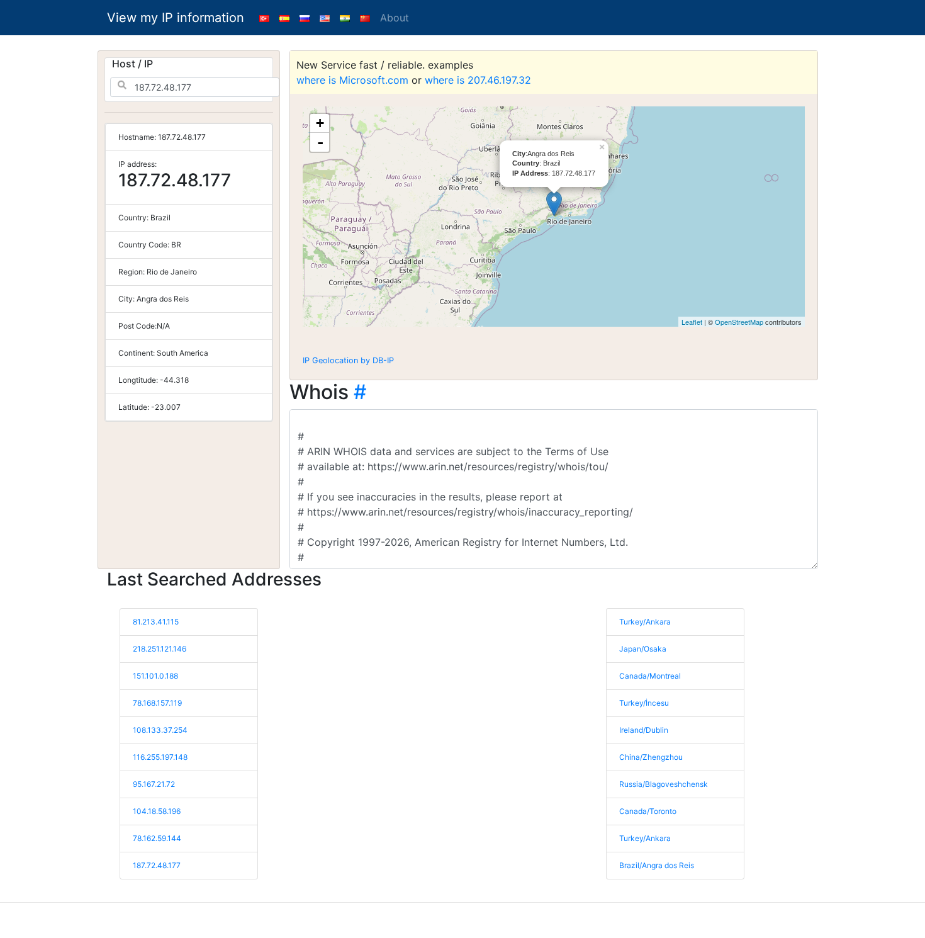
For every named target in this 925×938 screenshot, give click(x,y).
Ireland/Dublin (643, 730)
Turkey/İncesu (644, 703)
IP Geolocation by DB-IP (348, 360)
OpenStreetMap (739, 322)
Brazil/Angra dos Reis (656, 865)
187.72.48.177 (157, 865)
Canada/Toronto (647, 811)
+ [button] (320, 123)
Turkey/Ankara (645, 621)
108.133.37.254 (160, 730)
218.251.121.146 (159, 648)
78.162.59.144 (157, 838)
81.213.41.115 (156, 621)
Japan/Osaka (642, 648)
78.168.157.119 (157, 703)
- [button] (320, 142)
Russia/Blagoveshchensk (663, 784)
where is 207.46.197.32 (478, 80)
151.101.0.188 (155, 676)
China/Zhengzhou (651, 757)
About (394, 17)
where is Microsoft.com (352, 80)
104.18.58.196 (157, 811)
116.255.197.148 (160, 757)
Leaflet (691, 322)
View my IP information (175, 17)
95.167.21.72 (154, 784)
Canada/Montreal (650, 676)
